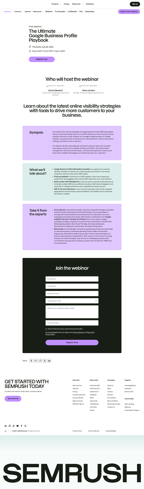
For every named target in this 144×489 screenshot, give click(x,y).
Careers (110, 391)
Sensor (92, 410)
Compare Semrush (79, 395)
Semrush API (129, 391)
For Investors (111, 398)
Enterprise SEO (95, 385)
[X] (25, 426)
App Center (94, 401)
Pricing (66, 4)
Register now (42, 59)
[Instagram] (10, 426)
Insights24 (93, 395)
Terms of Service (78, 332)
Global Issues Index (113, 404)
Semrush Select (112, 401)
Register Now (72, 342)
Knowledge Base (130, 385)
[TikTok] (13, 426)
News (109, 388)
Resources (76, 4)
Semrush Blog (129, 404)
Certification (72, 11)
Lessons (28, 11)
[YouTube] (17, 426)
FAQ (80, 11)
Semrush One (77, 385)
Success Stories (78, 398)
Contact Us (111, 407)
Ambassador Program (132, 410)
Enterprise (90, 4)
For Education (60, 11)
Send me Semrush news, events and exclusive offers (65, 329)
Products (55, 4)
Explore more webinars (129, 11)
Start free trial (13, 398)
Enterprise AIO (95, 388)
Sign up (135, 4)
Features (76, 388)
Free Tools (93, 407)
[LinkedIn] (6, 426)
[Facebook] (21, 426)
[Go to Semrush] (11, 4)
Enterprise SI (94, 391)
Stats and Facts (78, 401)
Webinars (48, 11)
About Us (110, 385)
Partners (110, 395)
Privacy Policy (77, 431)
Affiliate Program (78, 404)
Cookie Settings (111, 431)
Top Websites (94, 404)
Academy (128, 388)
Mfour (92, 398)
